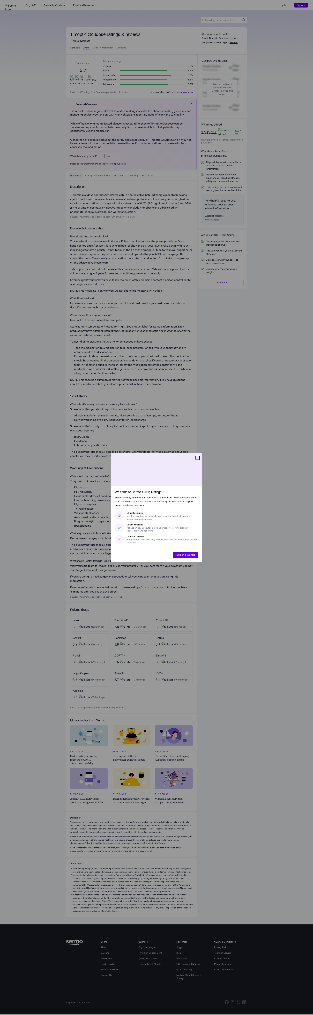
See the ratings (185, 554)
